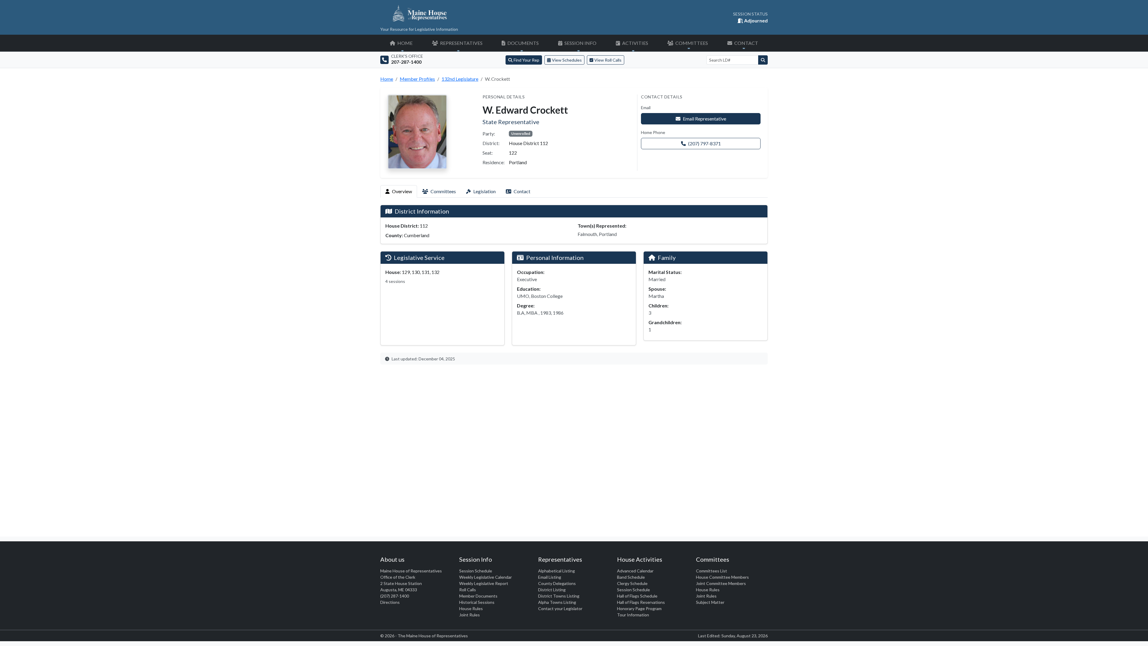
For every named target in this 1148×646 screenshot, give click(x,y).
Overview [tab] (402, 191)
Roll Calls (467, 589)
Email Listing (549, 577)
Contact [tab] (522, 191)
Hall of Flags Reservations (641, 602)
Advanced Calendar (635, 570)
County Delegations (557, 583)
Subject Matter (710, 602)
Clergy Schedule (632, 583)
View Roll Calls (608, 60)
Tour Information (633, 614)
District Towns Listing (558, 595)
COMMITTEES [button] (691, 43)
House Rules (471, 608)
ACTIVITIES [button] (634, 43)
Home (386, 79)
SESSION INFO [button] (580, 43)
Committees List (711, 570)
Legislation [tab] (484, 191)
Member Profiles (417, 79)
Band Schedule (631, 577)
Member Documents (478, 595)
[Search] (763, 60)
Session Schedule (475, 570)
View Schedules (567, 60)
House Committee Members (722, 577)
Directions (390, 602)
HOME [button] (404, 43)
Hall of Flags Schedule (637, 595)
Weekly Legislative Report (483, 583)
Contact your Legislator (560, 608)
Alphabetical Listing (556, 570)
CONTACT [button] (745, 43)
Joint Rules (469, 614)
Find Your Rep (526, 60)
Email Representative (704, 118)
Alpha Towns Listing (557, 602)
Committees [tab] (443, 191)
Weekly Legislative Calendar (485, 577)
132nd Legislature (460, 79)
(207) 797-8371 (704, 143)
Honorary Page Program (639, 608)
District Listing (552, 589)
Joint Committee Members (721, 583)
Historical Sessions (476, 602)
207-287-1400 (406, 62)
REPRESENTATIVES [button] (461, 43)
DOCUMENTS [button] (522, 43)
